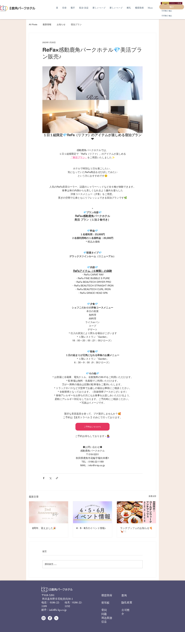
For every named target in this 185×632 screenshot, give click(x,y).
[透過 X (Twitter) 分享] (50, 478)
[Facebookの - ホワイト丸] (50, 618)
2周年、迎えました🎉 (44, 528)
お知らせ (61, 24)
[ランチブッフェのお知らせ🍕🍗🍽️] (136, 512)
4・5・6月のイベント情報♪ (91, 528)
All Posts (33, 24)
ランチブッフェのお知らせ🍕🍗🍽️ (136, 530)
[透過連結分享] (57, 478)
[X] (56, 618)
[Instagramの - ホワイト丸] (43, 618)
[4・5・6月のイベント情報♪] (92, 512)
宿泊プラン (76, 24)
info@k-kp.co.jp (57, 609)
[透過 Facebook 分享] (43, 478)
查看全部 (152, 496)
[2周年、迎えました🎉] (48, 512)
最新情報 (47, 24)
